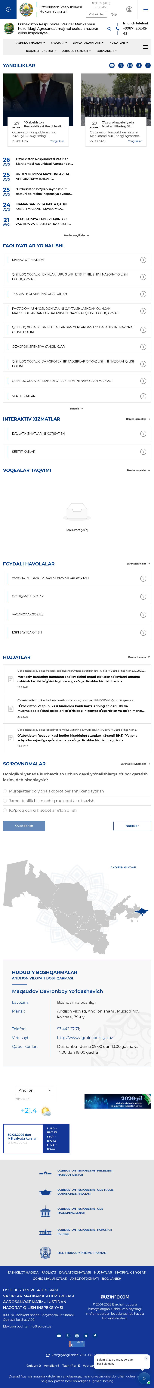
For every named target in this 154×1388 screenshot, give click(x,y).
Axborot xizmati (75, 51)
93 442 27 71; (68, 1029)
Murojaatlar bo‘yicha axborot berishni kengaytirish (56, 791)
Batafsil (74, 408)
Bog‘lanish (105, 51)
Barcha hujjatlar (137, 657)
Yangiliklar (57, 141)
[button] (145, 9)
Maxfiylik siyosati (130, 1272)
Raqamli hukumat (39, 51)
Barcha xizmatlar (136, 419)
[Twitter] (121, 65)
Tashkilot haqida (28, 42)
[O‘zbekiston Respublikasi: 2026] (118, 1101)
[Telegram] (139, 65)
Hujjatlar (117, 42)
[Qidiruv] (109, 29)
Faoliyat (57, 42)
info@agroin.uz (40, 1326)
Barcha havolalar (136, 563)
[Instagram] (130, 65)
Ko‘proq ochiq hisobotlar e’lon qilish (43, 810)
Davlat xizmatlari (86, 42)
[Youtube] (112, 65)
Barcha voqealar (136, 470)
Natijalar (132, 826)
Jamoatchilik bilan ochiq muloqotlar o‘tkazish (51, 800)
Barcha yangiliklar (74, 235)
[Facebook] (148, 65)
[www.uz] (77, 1344)
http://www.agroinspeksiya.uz (85, 1037)
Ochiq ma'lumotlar (50, 1279)
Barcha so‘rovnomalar (133, 763)
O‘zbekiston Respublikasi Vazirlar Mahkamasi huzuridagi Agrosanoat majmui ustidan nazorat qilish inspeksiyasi (38, 1299)
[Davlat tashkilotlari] (8, 9)
